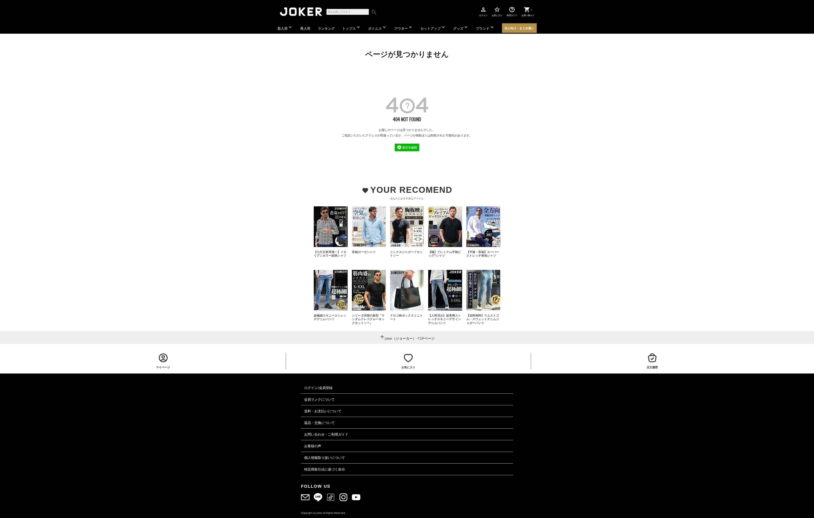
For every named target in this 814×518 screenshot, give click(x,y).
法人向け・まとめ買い (519, 28)
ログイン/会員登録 (318, 388)
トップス (351, 28)
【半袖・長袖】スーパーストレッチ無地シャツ (482, 253)
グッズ (460, 28)
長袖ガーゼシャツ (364, 252)
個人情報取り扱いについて (324, 458)
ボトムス (377, 28)
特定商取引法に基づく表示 (324, 469)
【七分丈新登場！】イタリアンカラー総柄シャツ (330, 253)
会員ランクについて (319, 399)
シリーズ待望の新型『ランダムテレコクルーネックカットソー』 (368, 319)
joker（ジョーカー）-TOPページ (410, 338)
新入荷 (285, 28)
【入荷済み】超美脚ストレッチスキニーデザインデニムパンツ (444, 319)
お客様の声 (312, 446)
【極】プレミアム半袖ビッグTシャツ (444, 253)
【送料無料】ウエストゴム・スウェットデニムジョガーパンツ (482, 319)
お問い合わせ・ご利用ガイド (326, 434)
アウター (403, 28)
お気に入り (497, 11)
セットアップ (433, 28)
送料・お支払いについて (322, 411)
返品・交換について (319, 423)
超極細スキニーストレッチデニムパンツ (330, 317)
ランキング (326, 28)
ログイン (483, 11)
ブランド (485, 28)
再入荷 (305, 28)
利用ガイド (512, 11)
